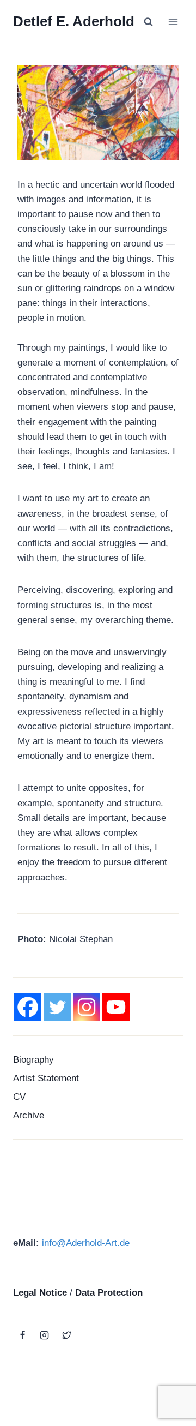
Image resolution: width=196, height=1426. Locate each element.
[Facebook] (27, 1007)
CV (19, 1097)
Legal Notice (40, 1292)
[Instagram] (86, 1007)
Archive (28, 1115)
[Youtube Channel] (116, 1007)
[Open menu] (173, 21)
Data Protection (109, 1292)
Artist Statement (46, 1078)
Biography (33, 1059)
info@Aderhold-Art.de (86, 1243)
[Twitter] (57, 1007)
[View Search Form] (148, 22)
